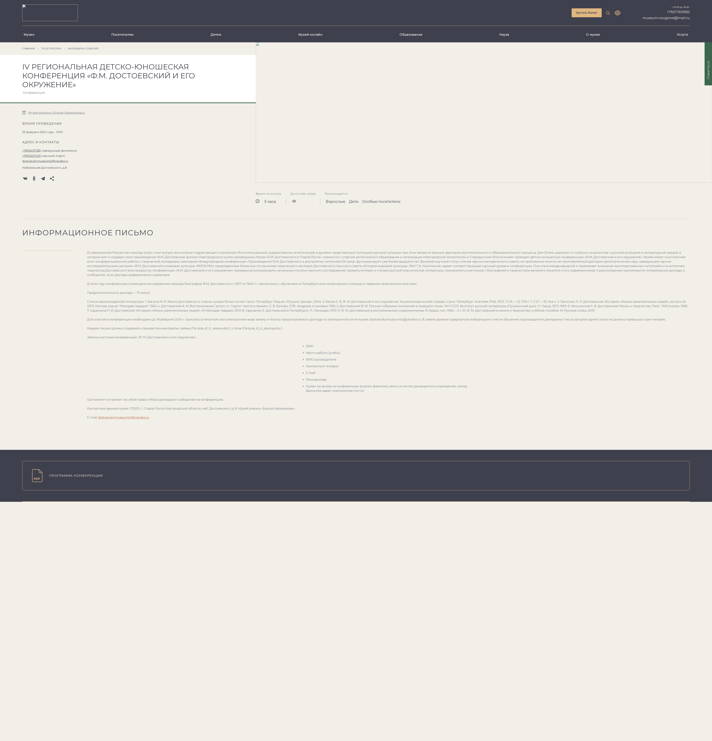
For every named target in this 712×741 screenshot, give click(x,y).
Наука (504, 34)
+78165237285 (31, 150)
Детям (216, 34)
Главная (28, 48)
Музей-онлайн (310, 34)
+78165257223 (31, 156)
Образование (411, 34)
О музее (593, 34)
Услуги (682, 34)
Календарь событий (83, 48)
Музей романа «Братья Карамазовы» (56, 112)
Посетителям (122, 34)
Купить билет (587, 12)
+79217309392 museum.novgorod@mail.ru (666, 15)
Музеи (29, 34)
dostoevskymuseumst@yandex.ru (45, 161)
